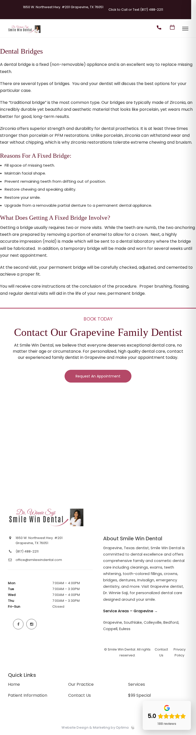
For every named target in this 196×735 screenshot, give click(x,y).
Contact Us (79, 695)
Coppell (110, 628)
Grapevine (112, 622)
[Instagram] (31, 624)
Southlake (133, 622)
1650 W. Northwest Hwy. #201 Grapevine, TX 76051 (63, 7)
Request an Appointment (98, 376)
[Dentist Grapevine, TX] (24, 33)
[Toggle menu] (185, 29)
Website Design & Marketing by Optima (95, 727)
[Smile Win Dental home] (46, 517)
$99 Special (139, 695)
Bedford (170, 622)
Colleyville (153, 622)
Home (14, 684)
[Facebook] (18, 624)
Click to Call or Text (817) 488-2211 (135, 10)
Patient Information (27, 695)
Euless (124, 628)
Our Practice (81, 684)
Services (136, 684)
